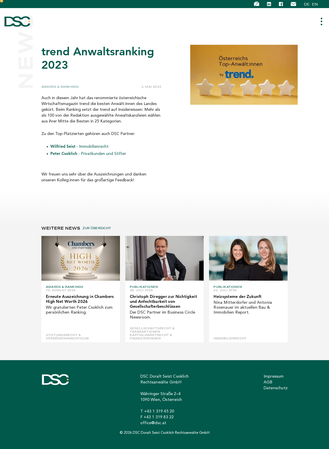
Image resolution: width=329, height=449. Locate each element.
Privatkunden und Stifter (103, 154)
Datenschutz (276, 388)
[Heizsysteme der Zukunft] (248, 258)
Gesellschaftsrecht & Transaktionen (152, 330)
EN (315, 4)
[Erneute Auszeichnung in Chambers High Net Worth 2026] (80, 258)
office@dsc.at (153, 423)
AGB (268, 382)
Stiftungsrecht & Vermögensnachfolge (68, 336)
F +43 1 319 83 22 (157, 417)
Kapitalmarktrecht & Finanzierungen (151, 336)
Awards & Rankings (60, 87)
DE (307, 4)
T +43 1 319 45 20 (157, 411)
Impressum (274, 376)
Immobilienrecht (94, 147)
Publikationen (144, 287)
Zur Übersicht (97, 228)
